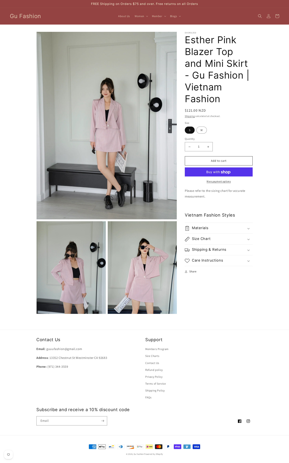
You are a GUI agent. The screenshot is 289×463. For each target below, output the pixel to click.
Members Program (157, 349)
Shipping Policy (155, 390)
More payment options (219, 181)
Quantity (190, 139)
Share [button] (193, 271)
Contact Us (152, 363)
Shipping (190, 116)
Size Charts (152, 356)
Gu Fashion (139, 454)
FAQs (148, 397)
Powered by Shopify (153, 454)
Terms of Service (155, 383)
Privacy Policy (153, 376)
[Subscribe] (102, 420)
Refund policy (154, 370)
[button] (141, 16)
